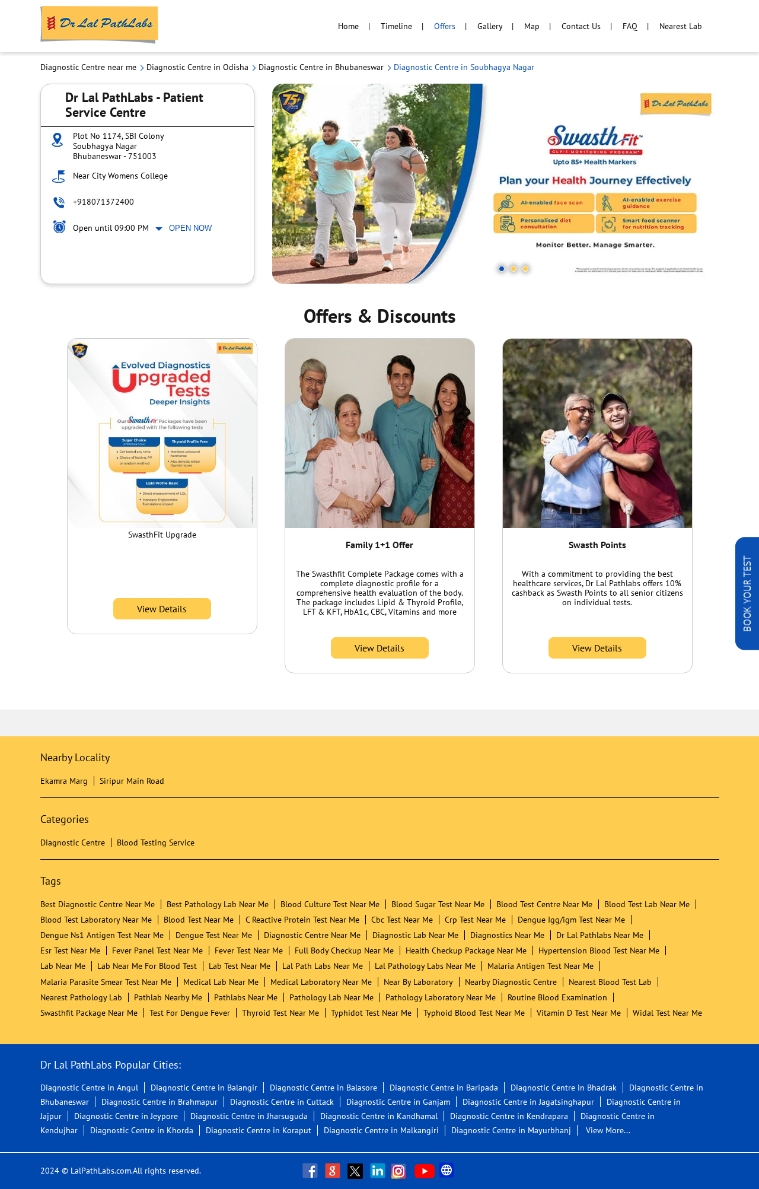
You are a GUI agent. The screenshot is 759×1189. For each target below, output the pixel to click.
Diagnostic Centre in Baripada (444, 1087)
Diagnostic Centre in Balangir (204, 1087)
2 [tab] (513, 269)
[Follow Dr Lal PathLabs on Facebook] (311, 1171)
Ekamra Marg (64, 780)
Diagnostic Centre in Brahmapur (159, 1101)
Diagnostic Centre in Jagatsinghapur (528, 1101)
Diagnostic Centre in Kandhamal (379, 1116)
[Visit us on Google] (334, 1171)
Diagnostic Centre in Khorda (141, 1130)
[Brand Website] (448, 1171)
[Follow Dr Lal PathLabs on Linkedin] (379, 1171)
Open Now (190, 228)
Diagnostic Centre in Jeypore (126, 1116)
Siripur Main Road (132, 780)
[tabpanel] (495, 184)
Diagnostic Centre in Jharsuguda (249, 1116)
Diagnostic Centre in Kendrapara (509, 1116)
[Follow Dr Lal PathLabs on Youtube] (424, 1171)
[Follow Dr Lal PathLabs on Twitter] (356, 1171)
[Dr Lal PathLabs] (99, 26)
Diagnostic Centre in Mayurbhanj (511, 1130)
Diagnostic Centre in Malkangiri (381, 1130)
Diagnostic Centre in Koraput (258, 1130)
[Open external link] (747, 646)
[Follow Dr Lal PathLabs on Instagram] (401, 1171)
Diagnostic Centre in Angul (89, 1087)
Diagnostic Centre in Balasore (323, 1087)
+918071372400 (103, 201)
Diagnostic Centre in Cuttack (282, 1101)
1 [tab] (502, 269)
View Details (162, 609)
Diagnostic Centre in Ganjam (398, 1101)
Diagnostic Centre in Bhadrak (564, 1087)
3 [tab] (525, 269)
